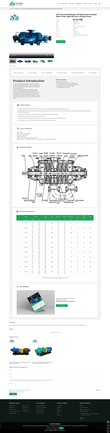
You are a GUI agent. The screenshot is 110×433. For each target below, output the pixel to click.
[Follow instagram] (83, 418)
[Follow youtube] (81, 418)
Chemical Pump (25, 407)
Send (13, 394)
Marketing (63, 430)
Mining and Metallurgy (40, 405)
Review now (57, 332)
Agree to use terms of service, (17, 391)
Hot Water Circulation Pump (14, 411)
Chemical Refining (39, 413)
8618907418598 (84, 411)
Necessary (48, 430)
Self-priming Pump (12, 409)
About (90, 3)
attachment (99, 390)
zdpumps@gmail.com (85, 409)
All (13, 8)
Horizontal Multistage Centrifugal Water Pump (17, 325)
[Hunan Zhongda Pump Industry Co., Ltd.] (16, 4)
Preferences (58, 430)
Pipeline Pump (12, 407)
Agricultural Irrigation (40, 411)
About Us (58, 409)
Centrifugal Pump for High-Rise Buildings (54, 325)
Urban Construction (40, 409)
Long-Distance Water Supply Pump (68, 325)
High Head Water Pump (30, 325)
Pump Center (64, 3)
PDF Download (62, 305)
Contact (95, 3)
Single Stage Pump (12, 413)
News (58, 413)
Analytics (52, 430)
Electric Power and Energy (41, 407)
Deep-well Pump (25, 411)
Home (59, 3)
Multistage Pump (18, 8)
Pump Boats (71, 3)
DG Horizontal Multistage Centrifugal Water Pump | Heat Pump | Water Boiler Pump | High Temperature (42, 363)
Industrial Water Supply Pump (40, 325)
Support (85, 3)
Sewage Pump (25, 409)
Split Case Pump (25, 405)
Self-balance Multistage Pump (80, 325)
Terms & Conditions (22, 391)
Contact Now (61, 41)
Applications (78, 3)
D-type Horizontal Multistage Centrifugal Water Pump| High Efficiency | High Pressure (19, 363)
